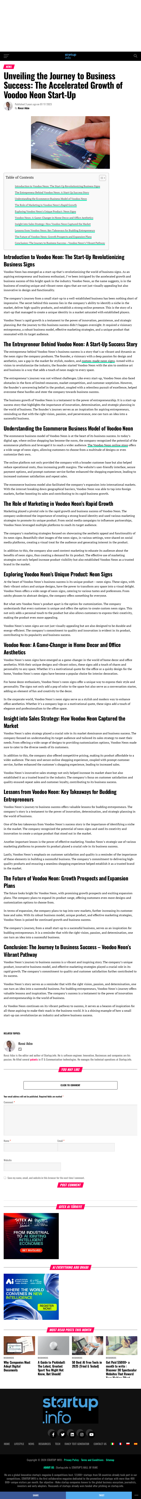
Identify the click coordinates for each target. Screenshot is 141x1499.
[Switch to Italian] (112, 1444)
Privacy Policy (71, 1460)
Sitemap (110, 1460)
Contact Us (100, 1444)
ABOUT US (49, 1467)
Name (7, 1140)
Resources (45, 1444)
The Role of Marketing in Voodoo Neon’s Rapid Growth (46, 205)
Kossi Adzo (23, 108)
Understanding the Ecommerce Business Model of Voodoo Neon (51, 198)
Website (8, 1160)
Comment (9, 1102)
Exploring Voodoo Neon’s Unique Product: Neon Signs (45, 211)
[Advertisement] (70, 26)
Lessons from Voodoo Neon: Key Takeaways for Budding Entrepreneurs (55, 230)
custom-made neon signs (98, 361)
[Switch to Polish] (128, 1444)
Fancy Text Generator (77, 1444)
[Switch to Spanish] (135, 1444)
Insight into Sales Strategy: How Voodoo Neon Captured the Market (53, 224)
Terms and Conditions (92, 1460)
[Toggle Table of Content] (100, 178)
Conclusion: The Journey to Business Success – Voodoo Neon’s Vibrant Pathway (60, 243)
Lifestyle (19, 1444)
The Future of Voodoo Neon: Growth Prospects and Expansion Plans (53, 236)
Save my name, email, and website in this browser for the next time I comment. (46, 1177)
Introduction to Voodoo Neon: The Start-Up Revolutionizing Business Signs (57, 186)
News (31, 1444)
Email (60, 1140)
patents (34, 1059)
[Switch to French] (120, 1444)
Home (7, 1444)
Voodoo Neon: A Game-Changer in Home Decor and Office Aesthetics (54, 217)
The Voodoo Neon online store (108, 445)
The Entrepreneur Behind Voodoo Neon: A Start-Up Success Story (52, 192)
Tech (57, 1444)
